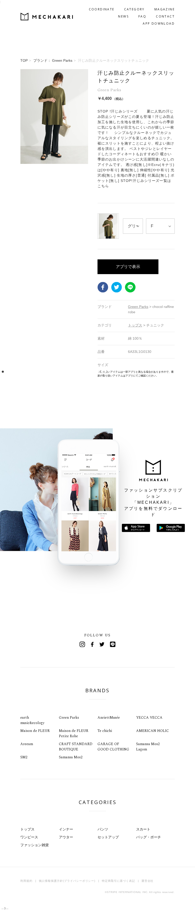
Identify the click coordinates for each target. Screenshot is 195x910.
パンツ (103, 829)
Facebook (103, 287)
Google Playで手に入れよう (171, 528)
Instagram (82, 644)
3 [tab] (10, 371)
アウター (66, 837)
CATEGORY (134, 9)
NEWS (123, 16)
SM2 (23, 757)
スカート (143, 829)
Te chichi (105, 730)
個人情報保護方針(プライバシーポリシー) (67, 880)
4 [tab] (14, 371)
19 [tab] (71, 371)
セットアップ (108, 837)
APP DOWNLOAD (159, 23)
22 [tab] (83, 371)
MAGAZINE (164, 9)
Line (113, 644)
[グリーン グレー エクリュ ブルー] (133, 226)
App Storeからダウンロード (136, 528)
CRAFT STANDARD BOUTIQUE (75, 746)
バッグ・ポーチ (148, 837)
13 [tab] (49, 371)
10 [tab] (37, 371)
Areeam (26, 744)
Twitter (116, 287)
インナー (66, 829)
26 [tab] (98, 371)
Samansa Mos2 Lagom (148, 746)
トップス (27, 829)
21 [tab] (79, 371)
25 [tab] (94, 371)
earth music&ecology (32, 720)
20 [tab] (75, 371)
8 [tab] (29, 371)
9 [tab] (33, 371)
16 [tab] (60, 371)
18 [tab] (68, 371)
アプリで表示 (128, 266)
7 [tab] (26, 371)
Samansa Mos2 (71, 757)
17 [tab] (64, 371)
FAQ (142, 16)
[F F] (160, 226)
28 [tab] (106, 371)
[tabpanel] (54, 223)
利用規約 (26, 880)
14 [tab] (52, 371)
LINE (130, 287)
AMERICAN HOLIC (152, 730)
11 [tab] (41, 371)
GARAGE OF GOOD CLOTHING (113, 746)
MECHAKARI (46, 16)
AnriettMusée (109, 717)
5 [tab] (18, 371)
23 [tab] (87, 371)
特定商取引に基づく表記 (118, 880)
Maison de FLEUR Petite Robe (73, 733)
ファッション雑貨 (34, 845)
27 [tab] (102, 371)
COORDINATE (102, 9)
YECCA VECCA (149, 717)
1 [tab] (3, 371)
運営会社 (147, 880)
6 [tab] (22, 371)
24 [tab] (90, 371)
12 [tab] (45, 371)
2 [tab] (7, 371)
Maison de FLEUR (35, 730)
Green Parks (69, 717)
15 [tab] (56, 371)
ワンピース (29, 837)
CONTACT (165, 16)
